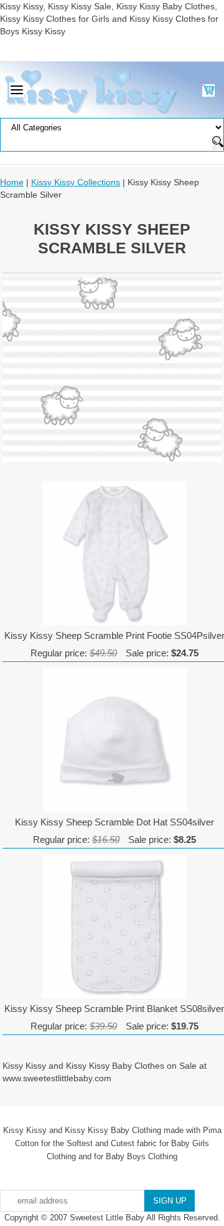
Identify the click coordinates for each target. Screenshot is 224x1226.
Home (12, 182)
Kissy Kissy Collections (75, 182)
